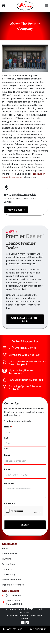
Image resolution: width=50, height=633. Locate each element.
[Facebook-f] (22, 622)
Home (5, 548)
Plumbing (6, 558)
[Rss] (27, 622)
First (6, 438)
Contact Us (7, 569)
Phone (7, 469)
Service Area (8, 564)
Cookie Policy (8, 574)
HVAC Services (9, 553)
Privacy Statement (11, 579)
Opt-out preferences (13, 584)
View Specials (16, 209)
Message (9, 483)
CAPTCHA (9, 503)
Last (6, 448)
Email (8, 455)
